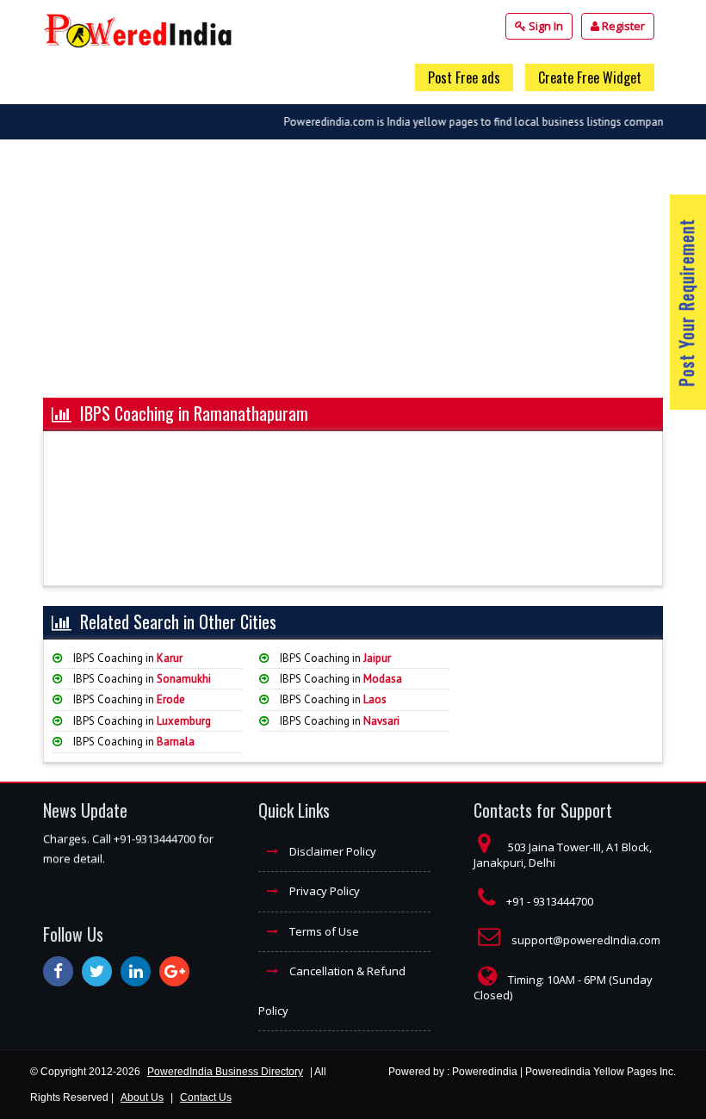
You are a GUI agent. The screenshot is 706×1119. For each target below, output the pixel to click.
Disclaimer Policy (331, 851)
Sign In (544, 26)
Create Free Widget (589, 77)
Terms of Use (323, 931)
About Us (142, 1097)
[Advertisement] (353, 277)
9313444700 (563, 901)
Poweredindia (484, 1072)
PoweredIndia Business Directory (225, 1072)
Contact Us (206, 1097)
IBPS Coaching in (127, 658)
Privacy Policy (323, 891)
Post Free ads (464, 77)
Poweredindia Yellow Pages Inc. (600, 1072)
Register (622, 26)
